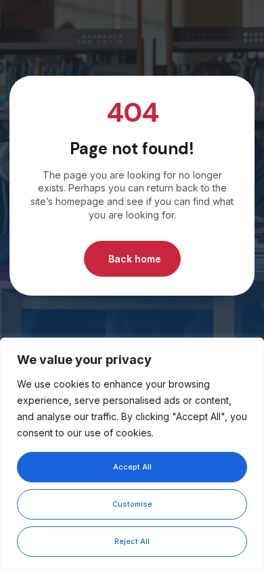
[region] (132, 454)
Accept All (132, 467)
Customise (132, 504)
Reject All (132, 541)
